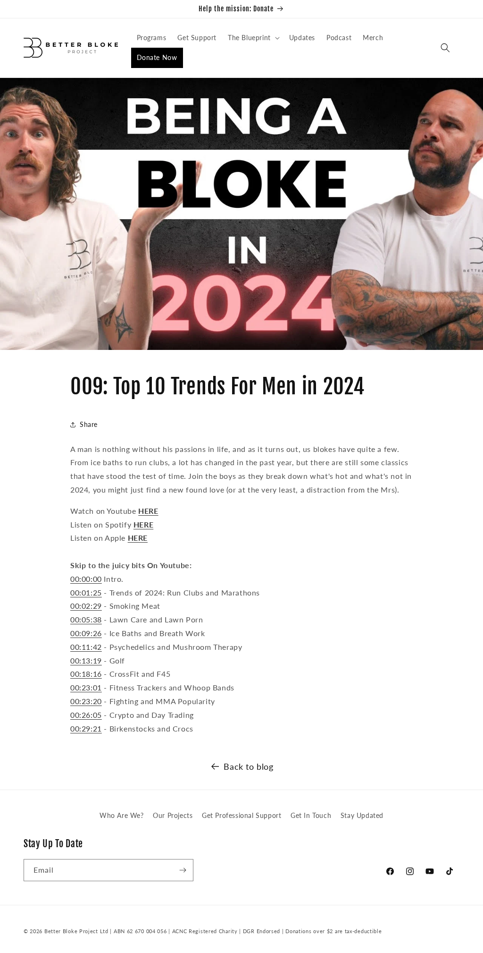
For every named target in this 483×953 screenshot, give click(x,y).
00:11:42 (86, 646)
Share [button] (89, 424)
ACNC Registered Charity (206, 931)
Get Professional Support (241, 815)
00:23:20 (86, 701)
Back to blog (248, 766)
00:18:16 (86, 673)
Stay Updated (362, 815)
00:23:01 (86, 687)
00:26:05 (86, 714)
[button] (252, 38)
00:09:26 (86, 633)
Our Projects (172, 815)
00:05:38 (86, 619)
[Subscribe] (182, 870)
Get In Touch (311, 815)
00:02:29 (86, 605)
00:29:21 (86, 728)
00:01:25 (86, 592)
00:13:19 (86, 660)
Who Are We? (122, 815)
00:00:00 (86, 578)
